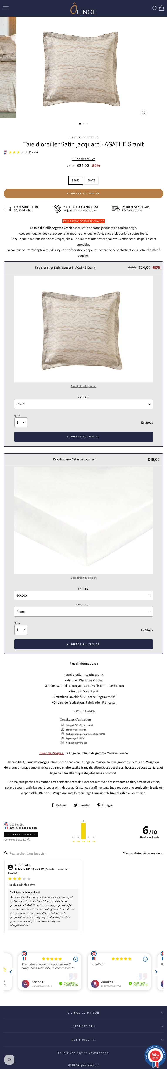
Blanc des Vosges (83, 137)
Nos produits (83, 1039)
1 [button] (80, 124)
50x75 (91, 180)
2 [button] (84, 124)
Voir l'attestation (21, 834)
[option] (83, 68)
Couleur (83, 604)
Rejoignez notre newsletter (83, 1053)
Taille (83, 397)
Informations (83, 1026)
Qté (17, 415)
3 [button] (88, 124)
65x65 (75, 180)
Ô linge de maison (83, 1012)
